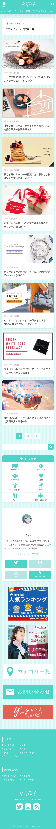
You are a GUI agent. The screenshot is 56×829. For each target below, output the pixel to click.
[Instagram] (28, 806)
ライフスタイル (39, 11)
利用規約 (25, 776)
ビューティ (18, 11)
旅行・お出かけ (41, 500)
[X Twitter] (19, 806)
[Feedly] (36, 806)
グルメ (15, 500)
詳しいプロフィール (27, 554)
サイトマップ (10, 776)
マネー (41, 490)
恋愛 (28, 11)
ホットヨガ (6, 11)
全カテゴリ (15, 470)
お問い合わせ (27, 779)
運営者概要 (9, 779)
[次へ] (37, 436)
